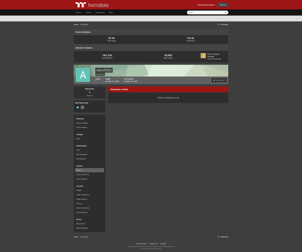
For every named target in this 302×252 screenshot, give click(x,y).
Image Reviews (81, 199)
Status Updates (215, 12)
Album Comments (82, 208)
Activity (88, 12)
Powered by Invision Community (151, 248)
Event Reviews (81, 179)
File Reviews (81, 159)
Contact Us (153, 244)
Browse (78, 12)
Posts (78, 139)
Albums (79, 203)
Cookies (163, 244)
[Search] (225, 12)
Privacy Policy (141, 244)
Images (79, 190)
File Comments (81, 154)
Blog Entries (80, 224)
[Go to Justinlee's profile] (203, 55)
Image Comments (82, 195)
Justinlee (210, 56)
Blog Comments (82, 228)
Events (78, 170)
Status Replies (81, 127)
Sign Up (223, 5)
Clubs (111, 12)
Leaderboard (100, 12)
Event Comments (82, 174)
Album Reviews (82, 212)
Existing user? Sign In (206, 5)
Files (78, 150)
